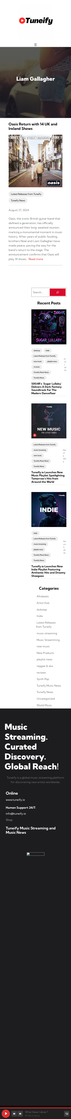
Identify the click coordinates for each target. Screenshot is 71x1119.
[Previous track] (14, 1114)
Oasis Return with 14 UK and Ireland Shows (33, 126)
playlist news (52, 361)
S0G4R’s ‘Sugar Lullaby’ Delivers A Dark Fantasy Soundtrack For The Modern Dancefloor (46, 388)
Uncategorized (46, 698)
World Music (44, 705)
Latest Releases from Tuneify (26, 194)
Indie (47, 350)
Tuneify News (18, 200)
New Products (45, 653)
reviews (37, 367)
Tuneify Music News (41, 372)
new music (38, 361)
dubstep (37, 350)
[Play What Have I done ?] (6, 1114)
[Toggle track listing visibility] (66, 1114)
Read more (36, 259)
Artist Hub (43, 603)
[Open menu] (35, 45)
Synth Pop (43, 679)
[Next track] (20, 1114)
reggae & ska (45, 666)
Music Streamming (48, 640)
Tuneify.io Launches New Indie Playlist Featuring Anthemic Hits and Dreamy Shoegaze (48, 571)
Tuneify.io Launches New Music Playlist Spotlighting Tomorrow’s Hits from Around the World (48, 477)
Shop (9, 820)
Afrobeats (43, 596)
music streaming (40, 450)
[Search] (58, 292)
